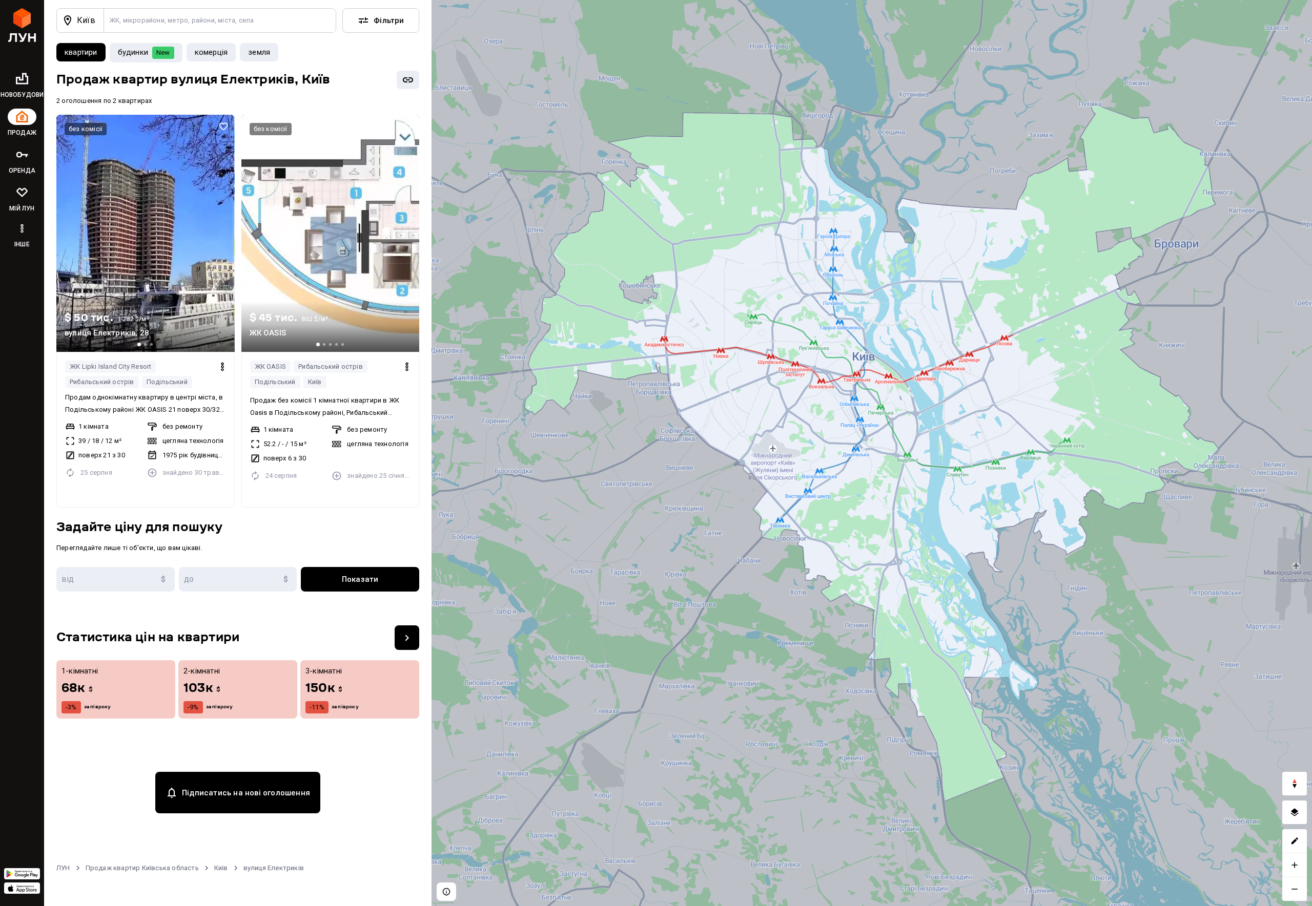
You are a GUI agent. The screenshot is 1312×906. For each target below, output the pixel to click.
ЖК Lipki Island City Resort (110, 366)
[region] (872, 453)
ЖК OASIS (270, 366)
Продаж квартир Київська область (142, 868)
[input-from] (115, 579)
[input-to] (238, 579)
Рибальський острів (102, 382)
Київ (315, 382)
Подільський (167, 382)
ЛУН (63, 868)
